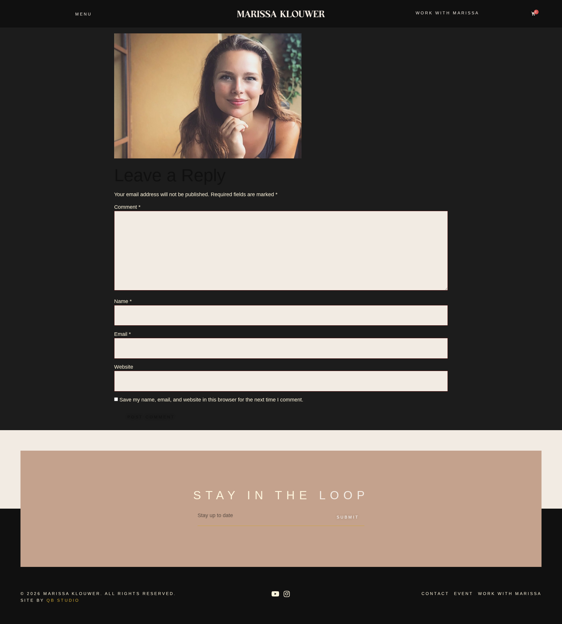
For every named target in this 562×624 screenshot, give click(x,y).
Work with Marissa (447, 13)
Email (122, 334)
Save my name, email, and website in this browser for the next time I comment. (211, 399)
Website (123, 367)
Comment (127, 207)
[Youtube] (275, 593)
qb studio (63, 600)
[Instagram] (286, 593)
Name (123, 301)
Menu (83, 14)
